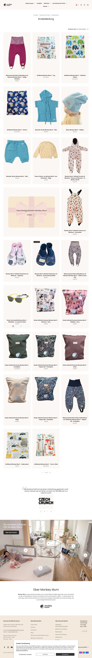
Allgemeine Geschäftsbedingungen (61, 625)
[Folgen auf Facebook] (4, 647)
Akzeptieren (65, 654)
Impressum (34, 630)
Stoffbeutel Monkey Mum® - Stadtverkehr (17, 464)
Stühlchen (46, 3)
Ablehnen (45, 654)
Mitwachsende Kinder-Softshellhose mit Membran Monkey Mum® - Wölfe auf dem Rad (75, 275)
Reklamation (58, 632)
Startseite (35, 15)
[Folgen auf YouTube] (12, 647)
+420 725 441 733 (13, 632)
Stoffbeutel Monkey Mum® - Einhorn (17, 130)
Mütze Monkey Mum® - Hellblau (75, 130)
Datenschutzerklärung (22, 650)
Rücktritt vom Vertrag (61, 629)
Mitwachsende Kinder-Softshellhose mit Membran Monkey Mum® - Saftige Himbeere (17, 77)
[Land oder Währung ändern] (77, 5)
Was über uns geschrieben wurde (39, 635)
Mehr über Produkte (11, 532)
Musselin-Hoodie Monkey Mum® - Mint (46, 130)
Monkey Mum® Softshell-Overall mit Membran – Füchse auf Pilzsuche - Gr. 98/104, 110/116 (75, 178)
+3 (20, 326)
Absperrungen (29, 3)
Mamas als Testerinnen (37, 638)
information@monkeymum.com (15, 630)
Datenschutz (58, 637)
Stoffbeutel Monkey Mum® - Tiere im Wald (46, 464)
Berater (45, 6)
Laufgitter (39, 3)
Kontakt (57, 640)
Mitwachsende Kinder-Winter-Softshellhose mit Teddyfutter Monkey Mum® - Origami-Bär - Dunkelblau (75, 419)
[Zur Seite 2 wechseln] (50, 472)
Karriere (33, 627)
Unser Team (34, 624)
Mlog (32, 632)
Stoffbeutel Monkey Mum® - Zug (46, 75)
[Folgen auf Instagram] (8, 647)
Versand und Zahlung (61, 634)
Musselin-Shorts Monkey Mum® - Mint (17, 176)
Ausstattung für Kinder (58, 3)
